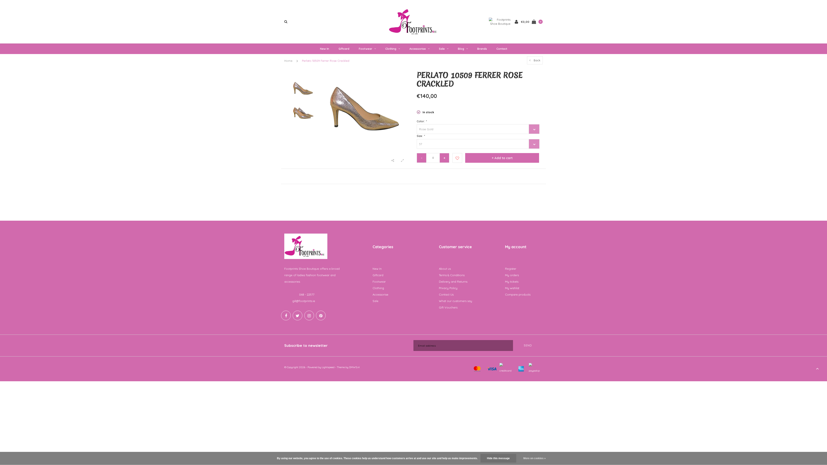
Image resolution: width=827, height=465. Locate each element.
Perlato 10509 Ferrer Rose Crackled (325, 60)
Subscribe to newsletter (306, 345)
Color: (421, 121)
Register (510, 268)
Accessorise (417, 48)
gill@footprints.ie (303, 301)
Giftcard (344, 48)
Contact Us (446, 294)
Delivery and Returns (453, 281)
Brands (482, 48)
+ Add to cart (502, 158)
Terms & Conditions (452, 275)
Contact (501, 48)
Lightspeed (328, 367)
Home (288, 60)
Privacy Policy (448, 288)
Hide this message (498, 458)
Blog (461, 48)
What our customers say (455, 301)
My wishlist (512, 288)
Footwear (365, 48)
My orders (512, 275)
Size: (420, 136)
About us (445, 268)
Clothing (390, 48)
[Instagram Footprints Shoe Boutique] (309, 315)
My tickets (511, 281)
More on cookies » (534, 458)
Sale (442, 48)
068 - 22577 (306, 294)
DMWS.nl (354, 367)
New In (324, 48)
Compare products (517, 294)
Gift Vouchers (448, 307)
